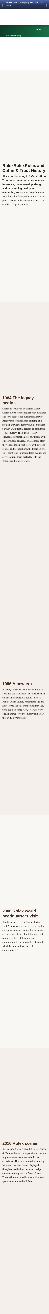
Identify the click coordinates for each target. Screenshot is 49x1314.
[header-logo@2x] (19, 13)
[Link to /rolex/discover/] (3, 35)
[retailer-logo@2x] (8, 28)
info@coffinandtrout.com (31, 2)
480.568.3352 (12, 2)
